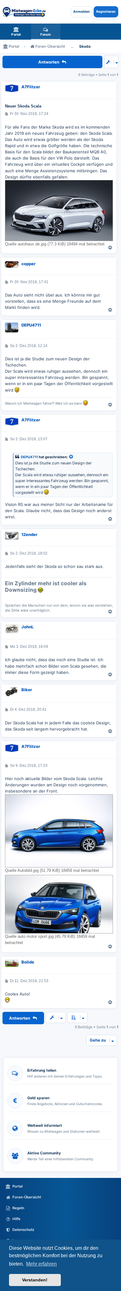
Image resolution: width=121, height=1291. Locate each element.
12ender (29, 534)
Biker (26, 689)
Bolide (27, 961)
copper (28, 263)
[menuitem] (16, 32)
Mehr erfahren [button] (41, 1264)
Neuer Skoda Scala (23, 106)
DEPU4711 (31, 325)
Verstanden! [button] (34, 1279)
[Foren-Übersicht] (24, 12)
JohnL (27, 626)
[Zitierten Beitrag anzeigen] (71, 457)
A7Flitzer (30, 86)
